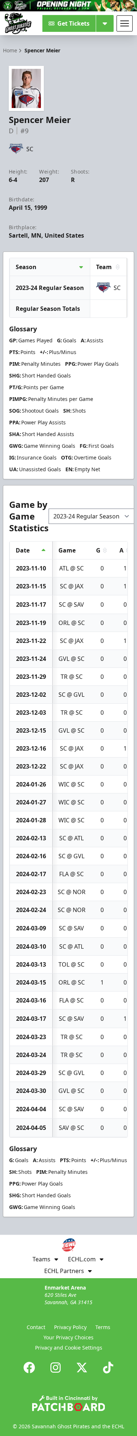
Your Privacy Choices (68, 1337)
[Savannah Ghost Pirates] (18, 23)
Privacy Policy (70, 1327)
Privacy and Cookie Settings (68, 1347)
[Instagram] (55, 1367)
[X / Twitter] (82, 1367)
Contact (36, 1327)
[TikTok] (108, 1367)
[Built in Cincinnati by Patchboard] (68, 1403)
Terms (102, 1327)
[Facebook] (29, 1367)
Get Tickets (73, 23)
